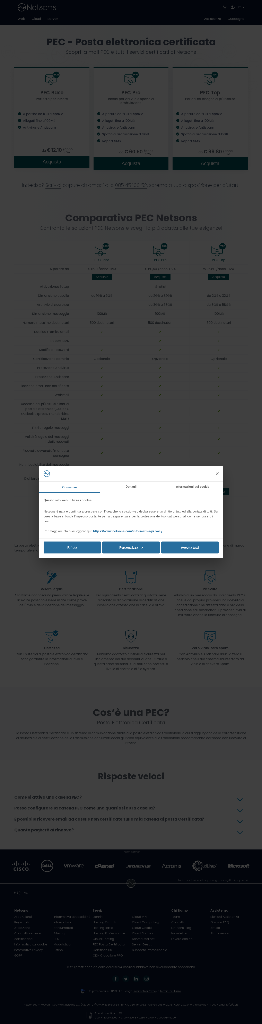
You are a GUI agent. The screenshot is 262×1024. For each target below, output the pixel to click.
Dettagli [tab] (131, 486)
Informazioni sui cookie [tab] (192, 486)
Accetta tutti (190, 547)
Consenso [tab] (69, 487)
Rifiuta (72, 547)
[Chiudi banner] (217, 473)
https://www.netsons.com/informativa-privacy (128, 531)
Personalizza (128, 547)
